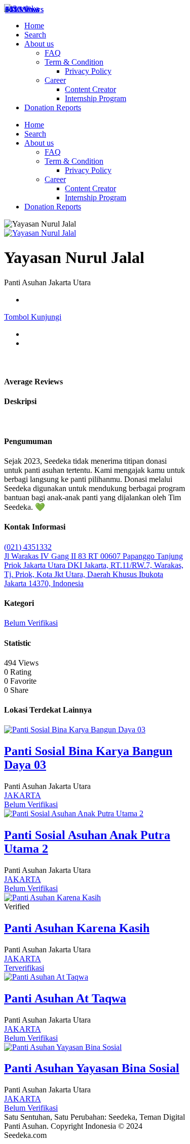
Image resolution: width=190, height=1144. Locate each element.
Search (35, 34)
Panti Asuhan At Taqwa (65, 998)
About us (39, 43)
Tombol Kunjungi (32, 317)
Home (34, 25)
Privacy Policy (88, 71)
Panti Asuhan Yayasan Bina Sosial (91, 1068)
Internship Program (95, 98)
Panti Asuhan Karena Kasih (76, 928)
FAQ (53, 53)
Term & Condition (74, 62)
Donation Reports (52, 107)
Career (55, 80)
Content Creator (90, 89)
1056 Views (24, 9)
